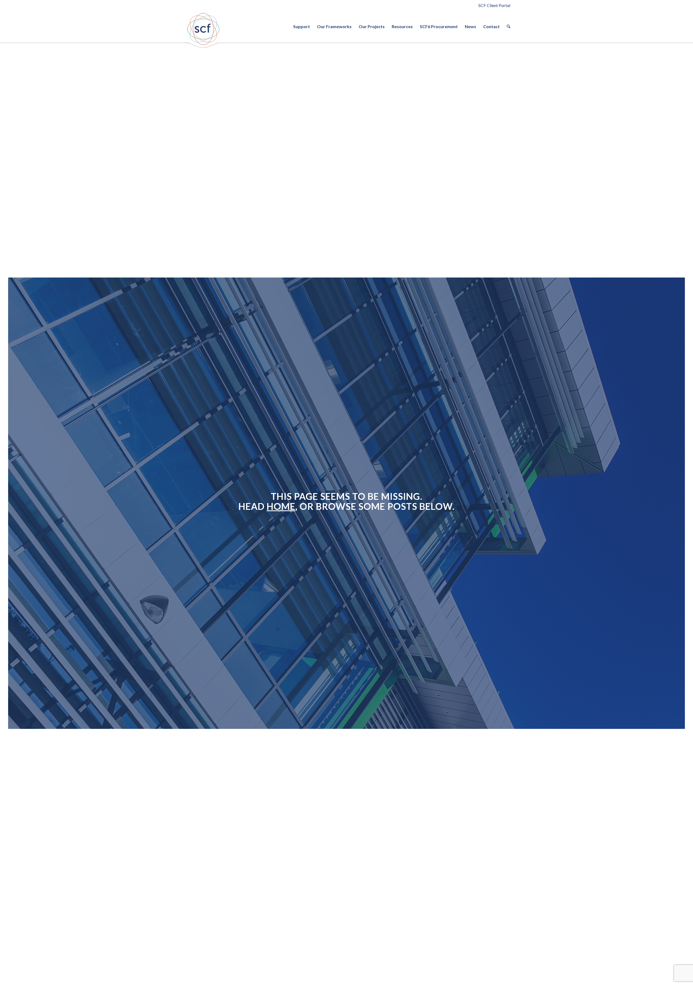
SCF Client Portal (494, 5)
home (281, 506)
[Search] (506, 27)
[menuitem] (301, 27)
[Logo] (203, 29)
